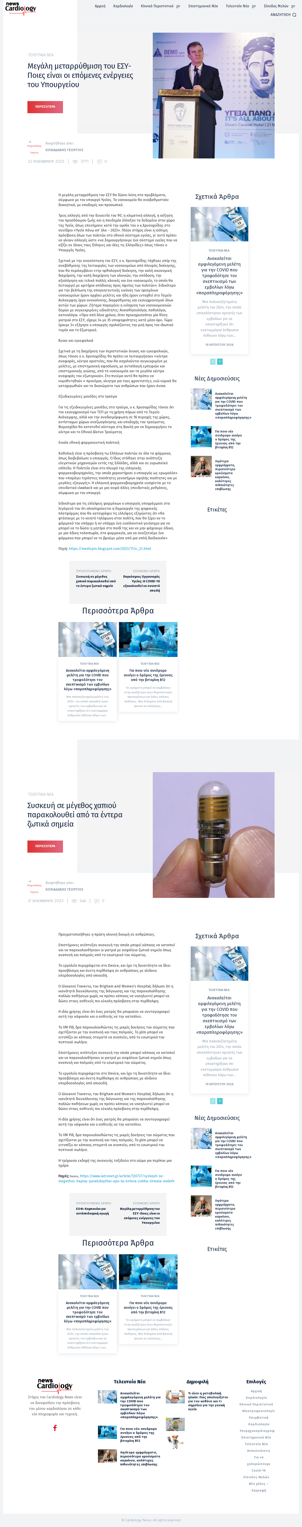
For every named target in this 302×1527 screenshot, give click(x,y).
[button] (284, 14)
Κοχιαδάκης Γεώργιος (64, 150)
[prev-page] (213, 362)
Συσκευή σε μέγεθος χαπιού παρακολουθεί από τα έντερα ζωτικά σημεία (96, 581)
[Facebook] (55, 1429)
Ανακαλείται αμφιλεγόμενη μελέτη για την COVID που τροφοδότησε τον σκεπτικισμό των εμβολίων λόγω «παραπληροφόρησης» (87, 679)
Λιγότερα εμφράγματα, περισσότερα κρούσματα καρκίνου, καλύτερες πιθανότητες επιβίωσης (225, 475)
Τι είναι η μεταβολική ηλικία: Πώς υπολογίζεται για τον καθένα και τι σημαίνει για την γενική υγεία (208, 1401)
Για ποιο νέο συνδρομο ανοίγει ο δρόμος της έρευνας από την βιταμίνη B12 (148, 675)
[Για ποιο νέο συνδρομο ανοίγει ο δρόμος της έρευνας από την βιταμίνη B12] (148, 639)
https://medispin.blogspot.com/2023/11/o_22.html (110, 549)
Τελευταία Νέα (41, 55)
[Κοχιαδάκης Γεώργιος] (36, 146)
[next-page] (220, 362)
